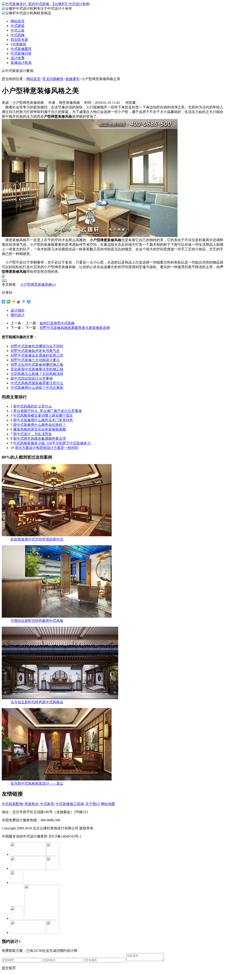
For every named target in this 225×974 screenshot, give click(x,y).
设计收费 (18, 58)
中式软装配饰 (12, 804)
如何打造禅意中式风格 (57, 323)
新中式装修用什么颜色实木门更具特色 (43, 420)
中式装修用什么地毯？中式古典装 (37, 387)
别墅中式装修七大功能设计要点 (35, 360)
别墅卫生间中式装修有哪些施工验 (37, 364)
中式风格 (18, 35)
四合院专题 (19, 39)
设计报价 (18, 310)
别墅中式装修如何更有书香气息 (35, 351)
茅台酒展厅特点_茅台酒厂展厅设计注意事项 (47, 411)
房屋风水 (31, 804)
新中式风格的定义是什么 (32, 406)
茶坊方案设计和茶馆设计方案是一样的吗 (46, 448)
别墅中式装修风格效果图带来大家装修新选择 (75, 328)
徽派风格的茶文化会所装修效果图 (39, 429)
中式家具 (47, 804)
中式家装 (18, 26)
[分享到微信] (9, 301)
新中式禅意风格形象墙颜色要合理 (39, 438)
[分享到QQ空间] (14, 301)
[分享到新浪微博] (19, 301)
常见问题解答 (53, 79)
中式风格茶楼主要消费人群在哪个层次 (43, 415)
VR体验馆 (18, 44)
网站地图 (108, 804)
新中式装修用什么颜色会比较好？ (39, 425)
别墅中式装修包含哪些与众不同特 (37, 346)
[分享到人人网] (29, 301)
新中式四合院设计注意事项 (32, 378)
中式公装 (18, 30)
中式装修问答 (21, 53)
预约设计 (18, 315)
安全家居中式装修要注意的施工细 (37, 369)
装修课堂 (72, 79)
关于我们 (92, 804)
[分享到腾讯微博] (24, 301)
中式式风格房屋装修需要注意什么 (37, 383)
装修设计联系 (21, 63)
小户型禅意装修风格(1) (38, 284)
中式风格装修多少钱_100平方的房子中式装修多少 (52, 443)
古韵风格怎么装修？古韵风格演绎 (37, 374)
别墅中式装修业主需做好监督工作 (37, 355)
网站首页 (18, 21)
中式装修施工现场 (70, 804)
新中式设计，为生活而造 (32, 434)
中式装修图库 (21, 49)
